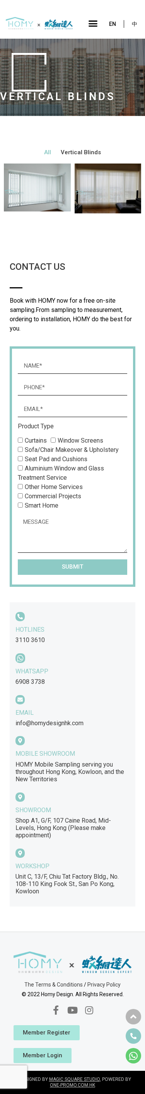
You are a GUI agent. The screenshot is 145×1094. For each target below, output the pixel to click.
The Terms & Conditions (53, 985)
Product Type (36, 426)
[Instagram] (89, 1009)
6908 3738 (30, 681)
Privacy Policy (104, 985)
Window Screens (80, 440)
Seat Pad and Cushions (56, 459)
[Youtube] (72, 1009)
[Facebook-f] (55, 1009)
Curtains (36, 440)
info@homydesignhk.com (49, 723)
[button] (93, 23)
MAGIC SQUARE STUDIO (74, 1079)
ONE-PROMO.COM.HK (72, 1085)
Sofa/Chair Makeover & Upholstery (72, 449)
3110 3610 (30, 640)
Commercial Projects (53, 496)
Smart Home (41, 505)
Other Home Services (54, 487)
